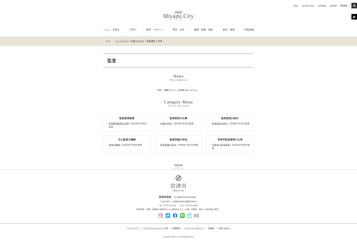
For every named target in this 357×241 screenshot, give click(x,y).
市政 (249, 29)
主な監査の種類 (127, 139)
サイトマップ (133, 228)
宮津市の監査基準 (221, 145)
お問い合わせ (224, 228)
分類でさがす (137, 41)
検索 (354, 5)
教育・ (154, 29)
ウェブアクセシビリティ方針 (155, 228)
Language (322, 5)
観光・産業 (229, 29)
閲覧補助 (343, 5)
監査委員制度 (126, 118)
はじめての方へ (308, 5)
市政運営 (151, 41)
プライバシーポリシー (194, 228)
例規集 (211, 228)
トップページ (121, 41)
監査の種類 (114, 145)
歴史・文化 (178, 29)
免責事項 (176, 228)
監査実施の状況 (178, 139)
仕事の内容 (166, 123)
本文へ (296, 5)
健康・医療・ (203, 29)
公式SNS (333, 5)
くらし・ (111, 29)
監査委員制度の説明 (119, 123)
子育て (133, 29)
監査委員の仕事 (178, 118)
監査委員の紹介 (230, 118)
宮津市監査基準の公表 (230, 139)
